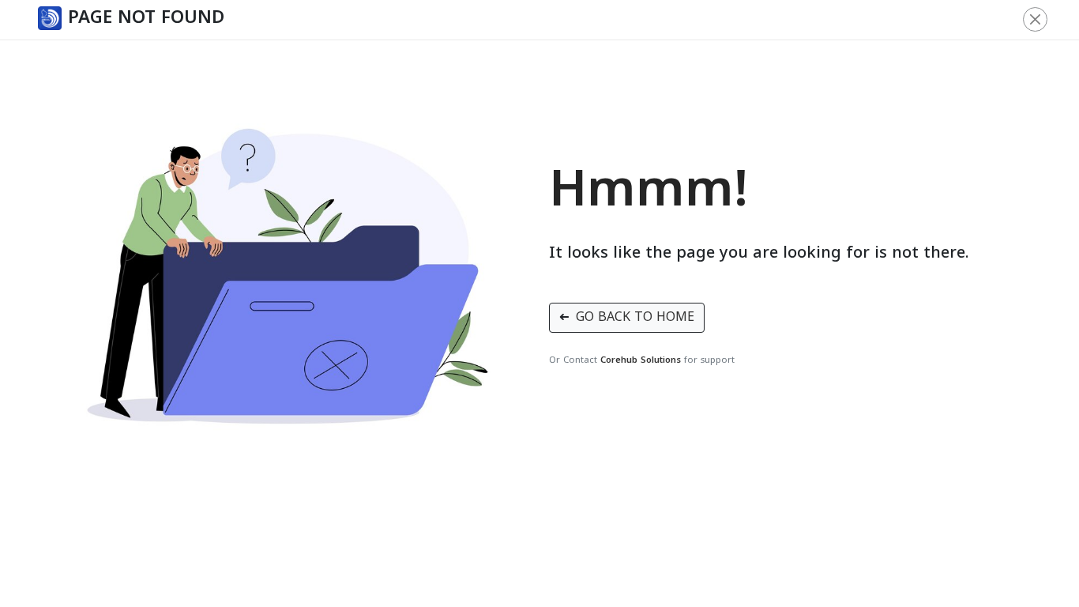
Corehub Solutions (640, 360)
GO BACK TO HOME (626, 318)
